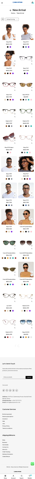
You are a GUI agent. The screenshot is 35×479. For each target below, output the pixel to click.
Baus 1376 (9, 200)
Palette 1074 (26, 305)
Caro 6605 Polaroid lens (26, 253)
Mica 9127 (26, 173)
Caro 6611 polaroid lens (26, 226)
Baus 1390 (9, 173)
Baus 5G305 (26, 332)
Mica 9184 (9, 42)
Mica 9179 (26, 42)
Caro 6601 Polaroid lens (26, 279)
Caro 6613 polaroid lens (9, 253)
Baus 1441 (26, 68)
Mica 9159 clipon (9, 147)
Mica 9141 (25, 147)
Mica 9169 (9, 68)
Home (13, 13)
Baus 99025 (26, 94)
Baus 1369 (9, 226)
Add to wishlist (15, 35)
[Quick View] (15, 37)
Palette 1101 (26, 121)
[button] (32, 2)
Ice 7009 (9, 305)
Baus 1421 (9, 94)
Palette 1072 (9, 332)
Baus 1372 (26, 200)
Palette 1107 (9, 121)
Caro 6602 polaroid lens (9, 279)
